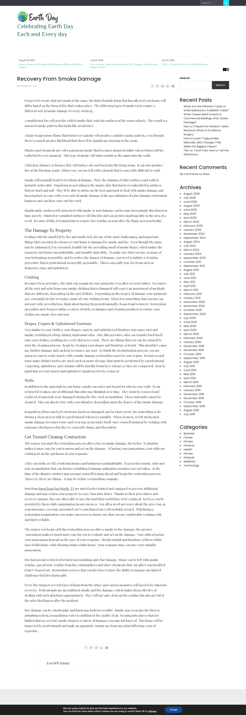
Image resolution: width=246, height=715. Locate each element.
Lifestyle (189, 457)
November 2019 (194, 350)
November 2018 (194, 398)
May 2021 (189, 282)
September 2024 (195, 238)
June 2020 (190, 322)
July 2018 (189, 414)
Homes (188, 453)
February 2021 (193, 294)
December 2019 (194, 346)
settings (152, 711)
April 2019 (190, 378)
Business (189, 433)
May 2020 (190, 326)
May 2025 (190, 214)
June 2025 (190, 210)
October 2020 (193, 310)
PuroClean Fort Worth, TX (56, 489)
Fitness (188, 441)
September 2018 (194, 406)
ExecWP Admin (58, 663)
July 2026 (190, 198)
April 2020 (190, 330)
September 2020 (195, 314)
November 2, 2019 (28, 86)
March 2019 (191, 382)
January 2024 (192, 254)
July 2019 (189, 366)
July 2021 (189, 274)
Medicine (189, 461)
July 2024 (190, 246)
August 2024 (192, 242)
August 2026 (192, 194)
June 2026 (190, 202)
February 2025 (193, 226)
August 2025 (192, 206)
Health (188, 449)
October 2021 (192, 262)
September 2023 (195, 258)
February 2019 (193, 386)
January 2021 (192, 298)
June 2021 (190, 278)
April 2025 (190, 218)
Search (185, 78)
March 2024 (191, 250)
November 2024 (194, 234)
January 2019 (192, 390)
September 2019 (194, 358)
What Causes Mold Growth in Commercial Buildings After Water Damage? (206, 118)
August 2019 (191, 362)
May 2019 (189, 374)
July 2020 (190, 318)
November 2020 (194, 306)
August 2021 (191, 270)
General (189, 445)
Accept (173, 709)
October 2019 (192, 354)
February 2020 (193, 338)
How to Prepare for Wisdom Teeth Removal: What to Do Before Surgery (51, 66)
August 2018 (191, 410)
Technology (191, 465)
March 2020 (191, 334)
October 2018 (192, 402)
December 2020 (194, 302)
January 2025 (192, 230)
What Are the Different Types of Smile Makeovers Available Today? (206, 108)
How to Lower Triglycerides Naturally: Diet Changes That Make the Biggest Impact (124, 66)
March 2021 (191, 290)
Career (188, 437)
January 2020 (192, 342)
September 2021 (194, 266)
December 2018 (194, 394)
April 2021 (190, 286)
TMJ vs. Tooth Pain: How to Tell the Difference (185, 64)
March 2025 (191, 222)
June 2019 (190, 370)
